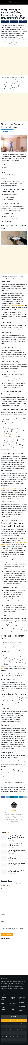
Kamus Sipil (13, 1003)
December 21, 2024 (12, 873)
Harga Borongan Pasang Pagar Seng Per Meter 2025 (16, 870)
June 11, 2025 (11, 840)
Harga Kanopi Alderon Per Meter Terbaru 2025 (17, 857)
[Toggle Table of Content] (10, 131)
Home (2, 7)
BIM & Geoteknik (3, 1004)
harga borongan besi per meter (17, 305)
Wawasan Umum (21, 1009)
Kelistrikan (13, 1006)
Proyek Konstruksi (22, 1001)
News (11, 1012)
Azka (14, 810)
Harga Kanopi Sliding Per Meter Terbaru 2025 (16, 851)
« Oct (2, 1042)
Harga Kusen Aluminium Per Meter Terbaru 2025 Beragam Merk (17, 864)
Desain (3, 1007)
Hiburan (3, 1010)
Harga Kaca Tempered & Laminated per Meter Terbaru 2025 (16, 837)
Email (3, 915)
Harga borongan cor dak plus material (11, 488)
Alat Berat (3, 997)
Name (3, 908)
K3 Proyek (12, 1001)
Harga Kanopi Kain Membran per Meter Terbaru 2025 (17, 844)
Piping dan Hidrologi (22, 998)
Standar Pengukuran (22, 1005)
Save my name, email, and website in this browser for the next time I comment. (13, 929)
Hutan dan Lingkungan (13, 998)
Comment (4, 889)
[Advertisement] (14, 61)
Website (3, 921)
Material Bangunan (9, 7)
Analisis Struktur (3, 1000)
